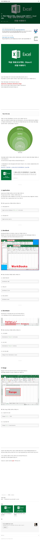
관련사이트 (2, 535)
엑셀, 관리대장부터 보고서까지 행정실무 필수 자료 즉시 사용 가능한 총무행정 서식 (16, 38)
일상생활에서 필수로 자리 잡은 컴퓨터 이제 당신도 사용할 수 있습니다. (13, 525)
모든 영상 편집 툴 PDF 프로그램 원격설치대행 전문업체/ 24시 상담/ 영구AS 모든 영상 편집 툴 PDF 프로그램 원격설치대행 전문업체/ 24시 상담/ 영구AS (16, 31)
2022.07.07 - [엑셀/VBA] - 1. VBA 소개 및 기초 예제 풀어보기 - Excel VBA (15, 167)
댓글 (1, 519)
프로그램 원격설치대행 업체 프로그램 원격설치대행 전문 (13, 29)
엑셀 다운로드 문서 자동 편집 (8, 37)
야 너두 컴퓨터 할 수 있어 (5, 1)
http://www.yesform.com (6, 35)
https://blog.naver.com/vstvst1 (7, 28)
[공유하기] (4, 495)
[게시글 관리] (5, 495)
